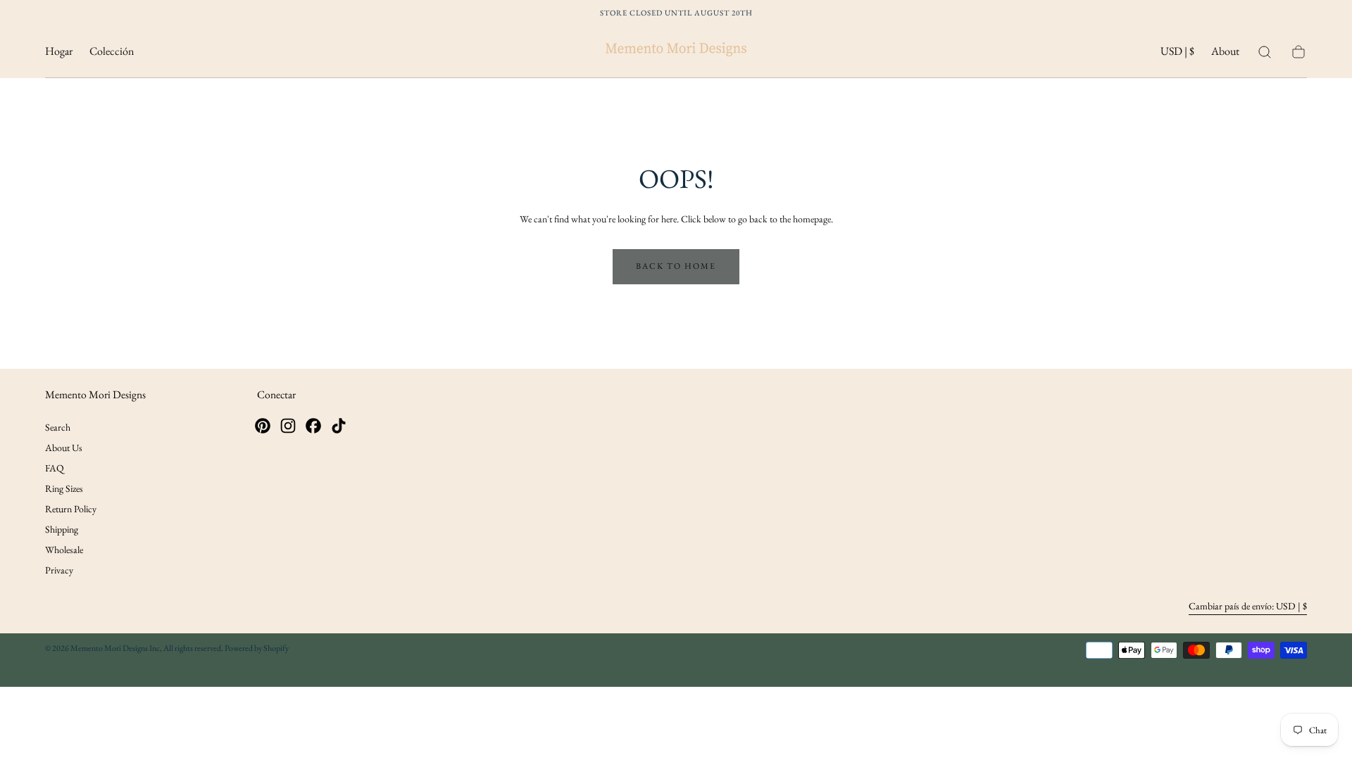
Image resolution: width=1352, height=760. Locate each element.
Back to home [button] (676, 266)
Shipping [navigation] (61, 529)
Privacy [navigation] (59, 570)
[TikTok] (338, 425)
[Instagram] (288, 425)
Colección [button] (111, 51)
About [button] (1225, 51)
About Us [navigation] (63, 447)
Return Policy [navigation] (70, 508)
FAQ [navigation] (54, 468)
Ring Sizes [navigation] (64, 488)
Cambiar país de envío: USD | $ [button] (1248, 606)
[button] (1177, 54)
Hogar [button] (59, 51)
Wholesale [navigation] (64, 549)
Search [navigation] (57, 427)
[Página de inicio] (676, 51)
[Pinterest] (262, 425)
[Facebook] (313, 425)
